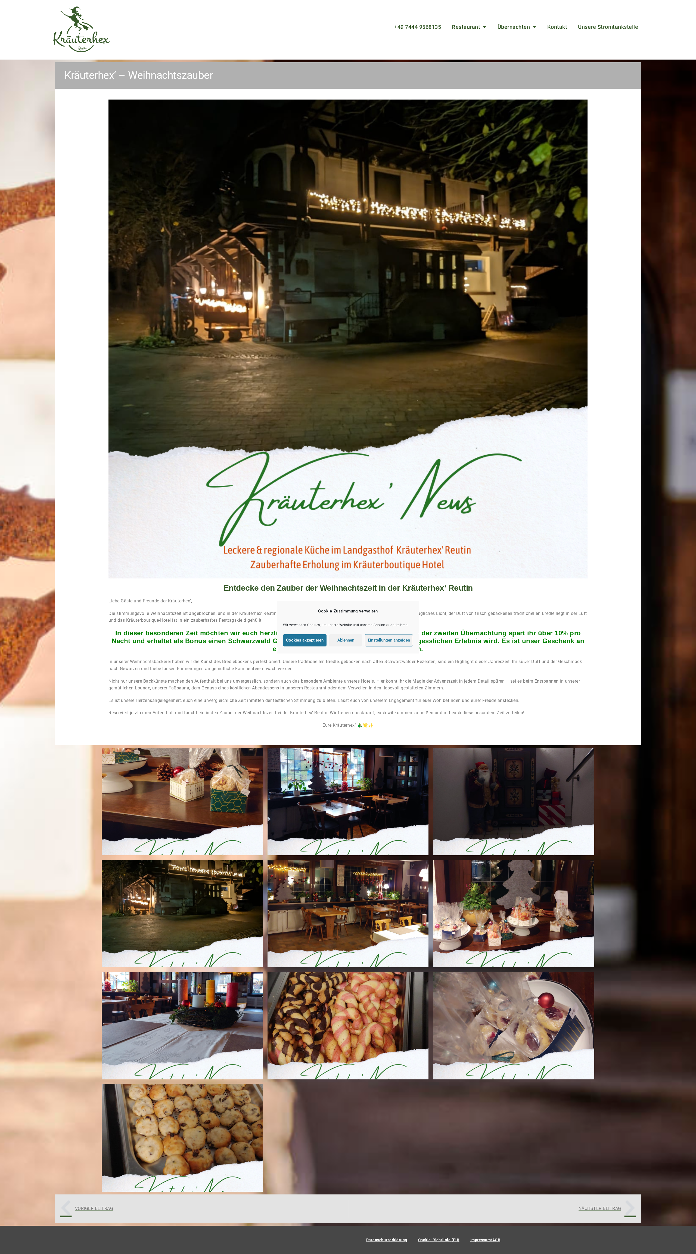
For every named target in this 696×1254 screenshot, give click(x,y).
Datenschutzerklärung (386, 1240)
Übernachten (514, 27)
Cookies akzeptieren (305, 640)
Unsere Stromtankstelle (608, 27)
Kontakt (557, 27)
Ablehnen (345, 640)
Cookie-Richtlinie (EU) (438, 1240)
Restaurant (466, 27)
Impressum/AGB (485, 1240)
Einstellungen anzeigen (389, 640)
